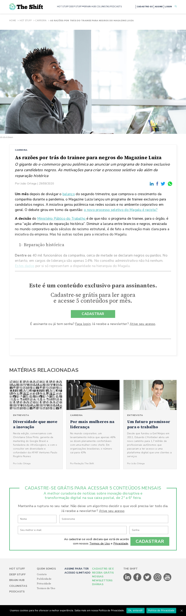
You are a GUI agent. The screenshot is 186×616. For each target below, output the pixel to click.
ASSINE (159, 6)
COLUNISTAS (103, 6)
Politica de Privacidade (161, 610)
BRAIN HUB (90, 6)
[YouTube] (167, 580)
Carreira (40, 20)
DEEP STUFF (75, 6)
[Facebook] (157, 183)
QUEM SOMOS (46, 568)
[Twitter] (163, 183)
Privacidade (120, 544)
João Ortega (28, 183)
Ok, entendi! (135, 610)
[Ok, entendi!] (181, 610)
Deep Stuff (17, 574)
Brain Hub (17, 580)
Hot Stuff (26, 20)
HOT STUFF (63, 6)
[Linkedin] (152, 183)
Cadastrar (150, 541)
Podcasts (17, 591)
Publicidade (44, 579)
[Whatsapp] (170, 183)
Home (12, 20)
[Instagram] (157, 580)
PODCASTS (116, 6)
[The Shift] (26, 6)
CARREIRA (21, 149)
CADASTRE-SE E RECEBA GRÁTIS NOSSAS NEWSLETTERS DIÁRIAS (103, 576)
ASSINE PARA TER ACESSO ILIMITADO (77, 570)
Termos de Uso (99, 544)
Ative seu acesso (142, 324)
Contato (42, 574)
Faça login (83, 324)
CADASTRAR (93, 314)
